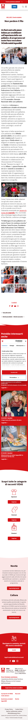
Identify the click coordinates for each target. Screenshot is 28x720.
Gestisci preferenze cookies (14, 711)
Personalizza (13, 377)
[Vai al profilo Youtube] (13, 661)
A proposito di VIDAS (7, 693)
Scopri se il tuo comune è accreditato (14, 687)
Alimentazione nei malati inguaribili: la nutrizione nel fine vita (12, 455)
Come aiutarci (5, 695)
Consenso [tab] (4, 345)
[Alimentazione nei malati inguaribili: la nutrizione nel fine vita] (14, 438)
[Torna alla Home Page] (3, 6)
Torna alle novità (7, 312)
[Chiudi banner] (25, 341)
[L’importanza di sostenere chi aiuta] (14, 403)
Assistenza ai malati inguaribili (7, 700)
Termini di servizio (14, 717)
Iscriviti (14, 650)
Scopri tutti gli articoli (14, 588)
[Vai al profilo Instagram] (17, 661)
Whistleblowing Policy (14, 713)
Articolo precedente (7, 316)
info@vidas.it (22, 670)
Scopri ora (14, 502)
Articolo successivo (18, 316)
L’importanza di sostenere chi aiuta (11, 420)
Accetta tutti (14, 372)
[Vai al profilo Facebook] (10, 661)
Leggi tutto (4, 387)
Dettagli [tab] (12, 345)
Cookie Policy (19, 709)
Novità (17, 699)
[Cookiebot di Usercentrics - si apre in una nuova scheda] (16, 341)
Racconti (17, 693)
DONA (14, 6)
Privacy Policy (9, 709)
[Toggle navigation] (26, 6)
